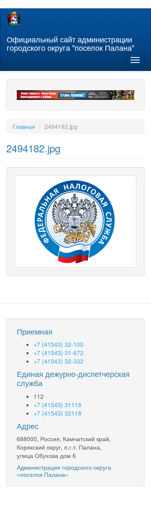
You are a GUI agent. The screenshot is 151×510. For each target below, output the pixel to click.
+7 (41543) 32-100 (58, 344)
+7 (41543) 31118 (57, 404)
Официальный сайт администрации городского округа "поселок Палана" (70, 42)
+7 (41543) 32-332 (58, 361)
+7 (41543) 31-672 (58, 352)
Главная (24, 126)
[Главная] (14, 18)
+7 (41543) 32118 (57, 413)
